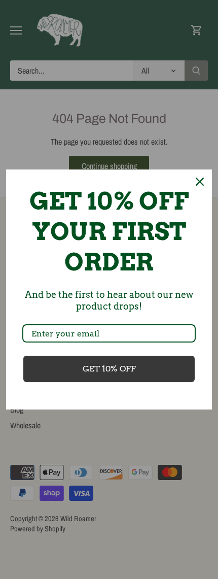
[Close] (200, 181)
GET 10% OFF (109, 368)
